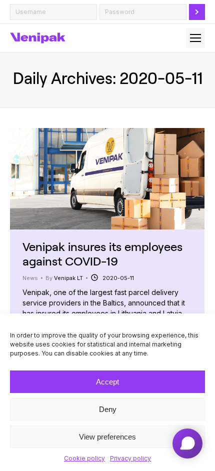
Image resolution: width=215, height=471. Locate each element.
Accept (107, 382)
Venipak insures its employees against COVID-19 (102, 253)
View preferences (107, 436)
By (64, 278)
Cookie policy (84, 458)
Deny (107, 409)
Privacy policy (130, 458)
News (30, 278)
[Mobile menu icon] (195, 38)
